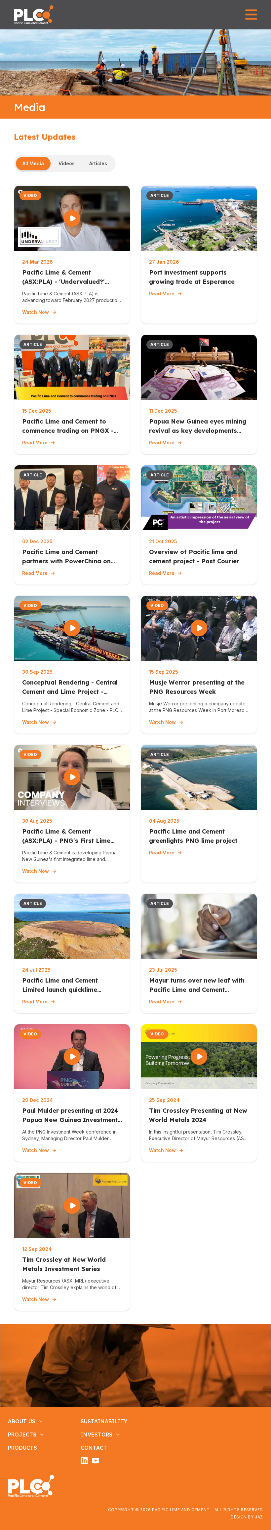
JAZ (259, 1516)
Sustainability (104, 1421)
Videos (66, 163)
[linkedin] (84, 1460)
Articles (98, 163)
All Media (33, 163)
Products (22, 1447)
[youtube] (95, 1460)
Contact (94, 1447)
